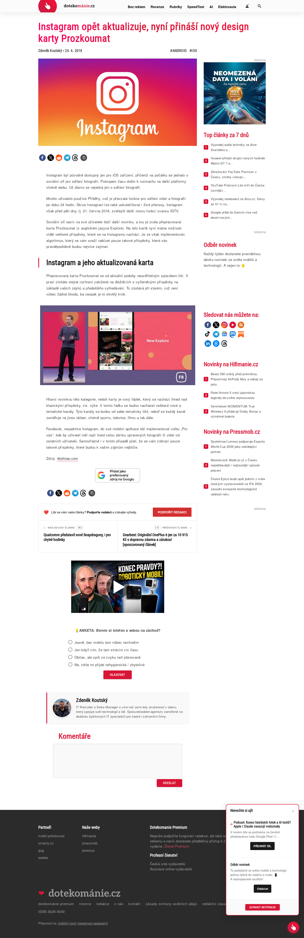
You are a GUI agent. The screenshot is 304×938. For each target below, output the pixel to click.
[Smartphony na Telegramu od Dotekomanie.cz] (216, 334)
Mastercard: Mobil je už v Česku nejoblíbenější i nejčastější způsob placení (235, 465)
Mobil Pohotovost (51, 835)
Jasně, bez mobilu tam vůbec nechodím (106, 642)
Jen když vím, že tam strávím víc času (106, 649)
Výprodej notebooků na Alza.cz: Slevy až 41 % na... (238, 201)
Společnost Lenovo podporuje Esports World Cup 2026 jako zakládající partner (238, 446)
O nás (118, 903)
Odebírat (262, 889)
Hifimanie (89, 835)
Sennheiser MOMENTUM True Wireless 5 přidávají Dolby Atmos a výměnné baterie (236, 411)
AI (211, 6)
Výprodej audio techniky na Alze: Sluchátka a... (234, 147)
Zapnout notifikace (262, 907)
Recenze (157, 6)
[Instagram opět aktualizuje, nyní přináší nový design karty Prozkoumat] (83, 157)
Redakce (102, 903)
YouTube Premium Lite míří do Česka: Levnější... (238, 187)
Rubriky (176, 6)
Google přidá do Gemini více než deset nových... (234, 215)
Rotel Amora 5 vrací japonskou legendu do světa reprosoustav (233, 395)
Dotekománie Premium (56, 903)
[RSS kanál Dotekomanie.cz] (241, 325)
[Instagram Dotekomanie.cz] (224, 325)
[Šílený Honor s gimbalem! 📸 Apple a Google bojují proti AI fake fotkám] (117, 587)
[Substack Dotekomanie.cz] (241, 334)
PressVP (88, 850)
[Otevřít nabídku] (293, 927)
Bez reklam (136, 6)
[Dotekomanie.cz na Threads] (224, 343)
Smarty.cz (46, 843)
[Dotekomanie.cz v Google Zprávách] (224, 334)
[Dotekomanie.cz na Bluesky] (216, 343)
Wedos (43, 857)
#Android (178, 50)
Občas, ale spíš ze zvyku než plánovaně (107, 657)
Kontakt (134, 903)
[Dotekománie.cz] (66, 6)
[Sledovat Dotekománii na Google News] (118, 475)
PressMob (89, 843)
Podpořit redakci (172, 512)
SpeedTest (195, 6)
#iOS (193, 50)
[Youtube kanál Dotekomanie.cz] (232, 325)
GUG (41, 850)
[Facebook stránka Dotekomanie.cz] (208, 325)
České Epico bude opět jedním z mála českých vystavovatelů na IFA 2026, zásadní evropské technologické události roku (238, 486)
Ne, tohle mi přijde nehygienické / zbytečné (109, 664)
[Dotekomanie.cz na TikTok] (208, 334)
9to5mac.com (67, 458)
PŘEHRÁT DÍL (262, 846)
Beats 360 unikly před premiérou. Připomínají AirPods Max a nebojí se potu (237, 379)
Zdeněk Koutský (50, 50)
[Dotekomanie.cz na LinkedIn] (208, 343)
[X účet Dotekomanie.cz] (216, 325)
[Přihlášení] (247, 6)
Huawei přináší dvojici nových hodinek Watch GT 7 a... (238, 160)
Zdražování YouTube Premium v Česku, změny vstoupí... (234, 174)
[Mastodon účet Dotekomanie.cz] (232, 334)
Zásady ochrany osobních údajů (171, 903)
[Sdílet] (42, 157)
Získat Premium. (177, 846)
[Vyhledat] (259, 6)
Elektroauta (227, 6)
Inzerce (85, 903)
